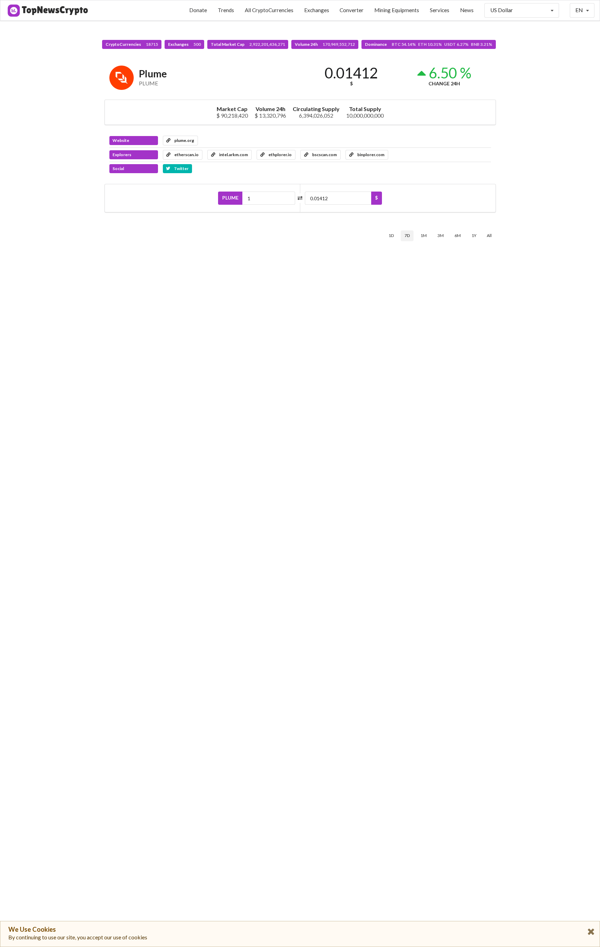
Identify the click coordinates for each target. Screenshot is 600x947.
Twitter (181, 168)
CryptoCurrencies (132, 44)
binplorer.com (370, 154)
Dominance (428, 44)
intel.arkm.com (233, 154)
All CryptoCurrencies (269, 10)
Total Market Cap (248, 44)
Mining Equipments (396, 10)
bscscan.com (324, 154)
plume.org (184, 140)
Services (439, 10)
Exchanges (316, 10)
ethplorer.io (280, 154)
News (467, 10)
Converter (352, 10)
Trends (226, 10)
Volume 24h (325, 44)
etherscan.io (186, 154)
